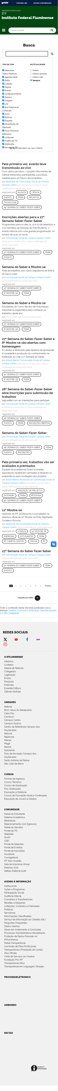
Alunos (22, 192)
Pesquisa (36, 495)
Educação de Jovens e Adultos (20, 799)
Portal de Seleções (14, 844)
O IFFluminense (13, 657)
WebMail (8, 834)
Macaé (7, 740)
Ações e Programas (14, 889)
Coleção (8, 84)
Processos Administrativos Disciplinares (24, 933)
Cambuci (9, 716)
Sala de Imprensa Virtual (16, 864)
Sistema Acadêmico (14, 817)
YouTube (16, 639)
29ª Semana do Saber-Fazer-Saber (22, 207)
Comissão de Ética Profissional (20, 946)
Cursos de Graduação (15, 785)
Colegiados (10, 671)
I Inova (33, 541)
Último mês (38, 77)
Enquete (8, 121)
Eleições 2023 (11, 867)
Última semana (40, 74)
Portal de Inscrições (14, 851)
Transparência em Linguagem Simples (24, 966)
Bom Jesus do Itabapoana (18, 710)
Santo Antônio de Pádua (16, 760)
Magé (7, 743)
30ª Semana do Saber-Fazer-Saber (22, 500)
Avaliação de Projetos (30, 490)
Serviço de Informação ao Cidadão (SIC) (25, 919)
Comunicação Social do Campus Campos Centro (28, 238)
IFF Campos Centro (14, 541)
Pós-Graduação (12, 788)
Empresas (9, 536)
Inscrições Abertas (39, 423)
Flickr (38, 639)
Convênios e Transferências (18, 899)
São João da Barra (14, 763)
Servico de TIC (11, 147)
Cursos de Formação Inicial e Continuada (25, 795)
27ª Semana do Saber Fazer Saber (21, 252)
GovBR (4, 3)
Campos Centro (12, 720)
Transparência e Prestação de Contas (23, 949)
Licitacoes (9, 137)
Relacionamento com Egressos (20, 824)
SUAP (7, 837)
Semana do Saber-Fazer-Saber (24, 433)
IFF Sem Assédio (12, 861)
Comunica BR (21, 3)
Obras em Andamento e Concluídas (22, 929)
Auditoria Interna (12, 896)
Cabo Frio (9, 713)
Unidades (10, 702)
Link (6, 104)
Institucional (10, 886)
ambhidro (10, 1005)
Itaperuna (9, 737)
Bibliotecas (10, 820)
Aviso (7, 114)
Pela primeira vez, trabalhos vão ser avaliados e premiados (28, 464)
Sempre (36, 80)
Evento (8, 90)
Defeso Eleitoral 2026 (15, 871)
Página (8, 87)
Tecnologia (10, 202)
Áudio (7, 80)
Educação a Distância (15, 792)
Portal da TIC (11, 830)
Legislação (9, 675)
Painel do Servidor (13, 827)
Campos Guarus (12, 723)
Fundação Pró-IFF (13, 959)
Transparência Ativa (14, 963)
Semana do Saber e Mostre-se (24, 267)
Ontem (36, 70)
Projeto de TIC (11, 141)
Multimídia (9, 144)
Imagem (8, 100)
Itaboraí (8, 733)
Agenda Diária (11, 77)
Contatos (9, 664)
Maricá (7, 747)
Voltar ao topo (25, 598)
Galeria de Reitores (14, 668)
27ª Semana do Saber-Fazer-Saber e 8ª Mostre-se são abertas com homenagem (28, 342)
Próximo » (48, 586)
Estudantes (26, 536)
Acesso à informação (42, 3)
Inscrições (24, 452)
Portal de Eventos (13, 847)
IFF (44, 541)
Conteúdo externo (13, 94)
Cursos (22, 531)
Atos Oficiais (10, 953)
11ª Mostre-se (12, 510)
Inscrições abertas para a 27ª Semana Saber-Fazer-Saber (23, 219)
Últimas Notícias (12, 691)
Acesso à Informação (17, 881)
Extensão (9, 495)
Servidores (9, 913)
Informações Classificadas (17, 916)
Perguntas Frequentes (15, 923)
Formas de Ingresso (14, 778)
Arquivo (8, 97)
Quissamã (9, 750)
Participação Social (14, 892)
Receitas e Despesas (14, 902)
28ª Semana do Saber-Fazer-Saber (22, 418)
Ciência (35, 192)
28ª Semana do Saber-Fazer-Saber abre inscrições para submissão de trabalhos (27, 392)
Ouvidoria (9, 854)
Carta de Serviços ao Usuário (19, 956)
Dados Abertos (12, 926)
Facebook (27, 639)
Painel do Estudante (14, 814)
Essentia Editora (12, 688)
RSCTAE (8, 1033)
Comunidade (12, 809)
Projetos (34, 197)
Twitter (5, 639)
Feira (20, 197)
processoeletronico (17, 977)
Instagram (5, 644)
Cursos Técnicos (12, 782)
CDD (6, 840)
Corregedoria (11, 857)
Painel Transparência (15, 943)
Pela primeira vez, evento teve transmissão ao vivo (24, 166)
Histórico (8, 661)
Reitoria (8, 706)
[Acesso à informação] (39, 1068)
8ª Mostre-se (11, 293)
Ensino (7, 678)
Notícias (8, 117)
